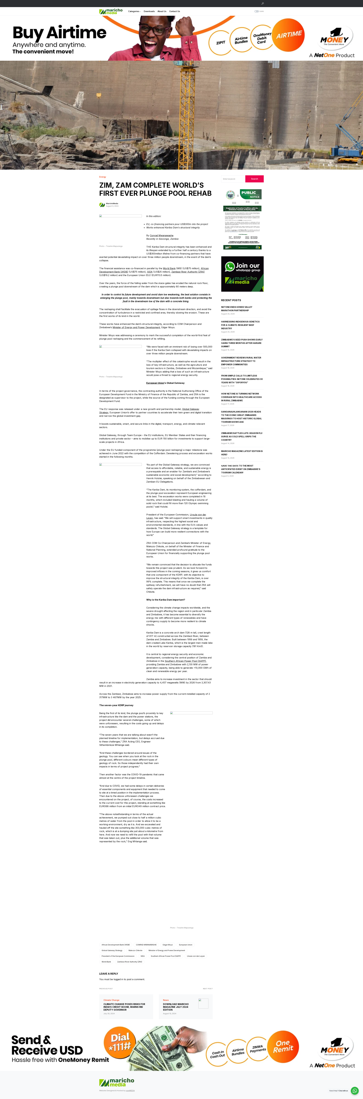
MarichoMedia (112, 203)
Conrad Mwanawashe (161, 235)
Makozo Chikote (135, 950)
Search (254, 179)
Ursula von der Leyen (196, 956)
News (166, 1000)
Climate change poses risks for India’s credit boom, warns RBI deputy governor (124, 1007)
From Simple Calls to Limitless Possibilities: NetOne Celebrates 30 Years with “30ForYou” (242, 379)
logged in (118, 979)
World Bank (169, 268)
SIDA (150, 271)
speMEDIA (130, 1090)
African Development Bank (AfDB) (116, 945)
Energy (102, 177)
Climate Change (111, 1000)
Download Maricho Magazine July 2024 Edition (176, 1007)
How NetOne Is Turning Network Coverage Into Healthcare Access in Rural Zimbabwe (241, 397)
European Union (155, 383)
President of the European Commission (118, 956)
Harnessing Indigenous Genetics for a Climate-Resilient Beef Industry (240, 325)
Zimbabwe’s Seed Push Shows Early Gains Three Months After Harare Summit (242, 343)
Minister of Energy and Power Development (136, 327)
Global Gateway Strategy (112, 950)
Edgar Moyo (168, 945)
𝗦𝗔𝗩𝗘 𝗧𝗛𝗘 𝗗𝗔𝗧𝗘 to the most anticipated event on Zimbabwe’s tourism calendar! (240, 469)
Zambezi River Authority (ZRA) (188, 271)
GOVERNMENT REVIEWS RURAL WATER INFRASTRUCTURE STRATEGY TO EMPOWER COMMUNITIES (241, 361)
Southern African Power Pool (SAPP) (185, 661)
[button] (262, 3)
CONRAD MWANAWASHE (146, 945)
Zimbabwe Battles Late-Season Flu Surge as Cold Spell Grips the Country (241, 436)
